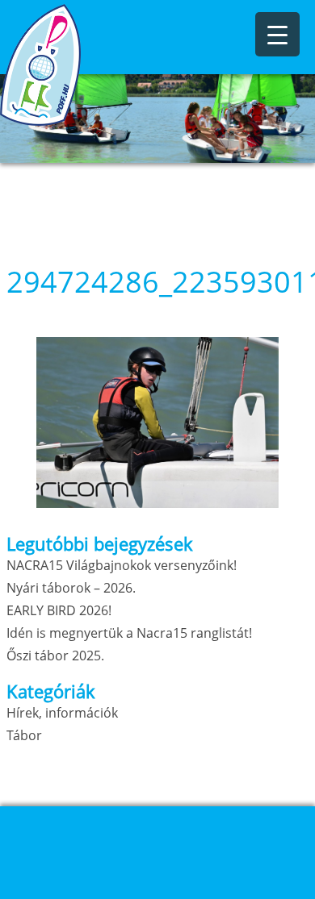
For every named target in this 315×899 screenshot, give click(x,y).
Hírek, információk (62, 713)
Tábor (24, 735)
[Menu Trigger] (277, 34)
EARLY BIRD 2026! (58, 610)
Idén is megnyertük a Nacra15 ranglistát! (129, 633)
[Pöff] (81, 65)
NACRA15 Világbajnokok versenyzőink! (121, 565)
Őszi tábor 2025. (55, 655)
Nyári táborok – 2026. (71, 588)
